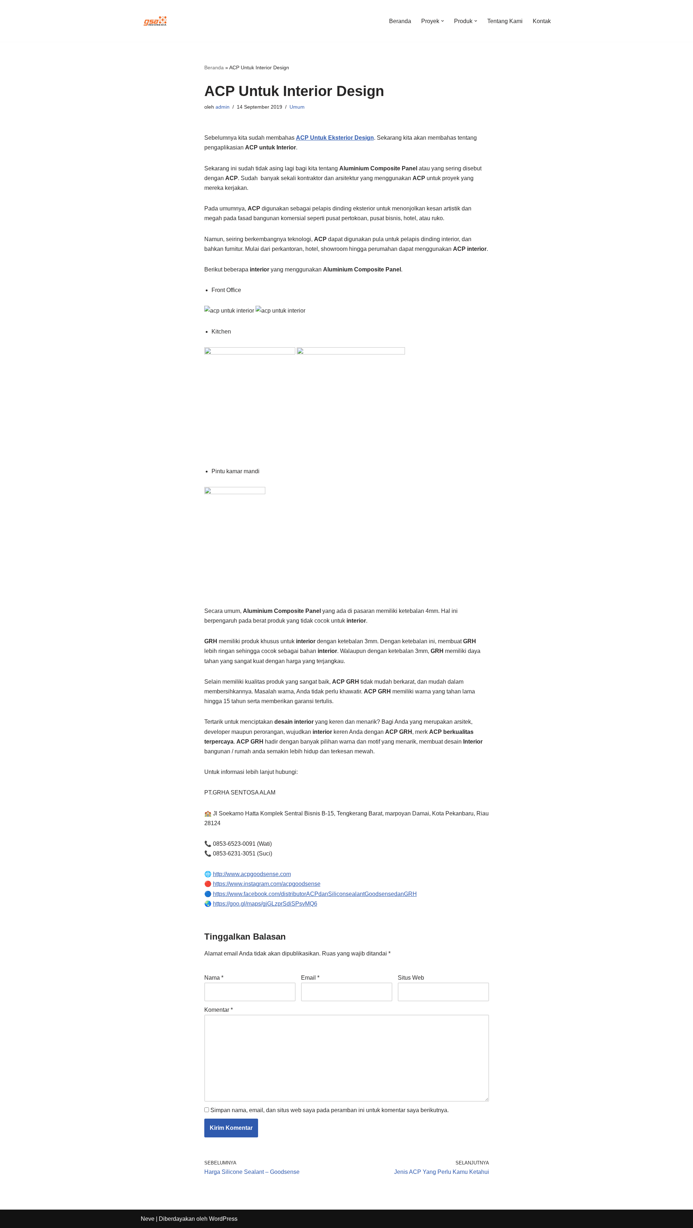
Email (310, 978)
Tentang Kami (505, 21)
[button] (442, 20)
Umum (297, 107)
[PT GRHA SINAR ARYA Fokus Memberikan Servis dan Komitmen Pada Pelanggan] (155, 20)
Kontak (542, 21)
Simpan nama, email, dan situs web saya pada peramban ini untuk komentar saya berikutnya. (329, 1110)
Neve (147, 1219)
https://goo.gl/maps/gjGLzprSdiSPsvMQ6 (265, 904)
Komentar (218, 1010)
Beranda (400, 21)
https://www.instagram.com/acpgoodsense (267, 884)
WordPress (223, 1219)
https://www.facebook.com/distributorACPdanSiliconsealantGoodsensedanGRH (315, 894)
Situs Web (411, 978)
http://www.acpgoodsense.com (252, 874)
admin (222, 107)
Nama (213, 978)
